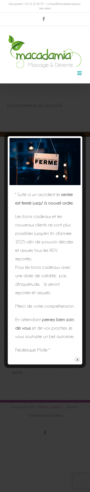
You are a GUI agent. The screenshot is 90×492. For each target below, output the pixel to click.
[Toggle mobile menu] (79, 73)
